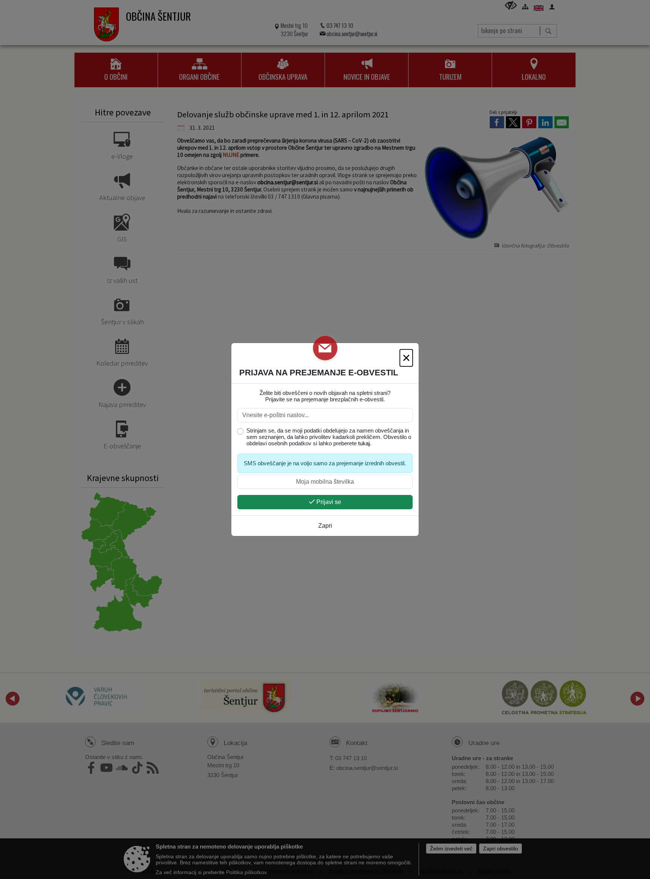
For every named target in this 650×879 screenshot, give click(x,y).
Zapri (325, 525)
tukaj (364, 443)
